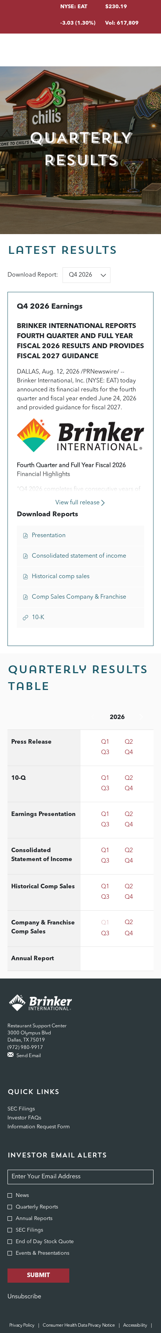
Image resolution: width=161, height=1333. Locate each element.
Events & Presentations (42, 1253)
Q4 (129, 753)
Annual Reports (34, 1218)
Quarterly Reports (37, 1207)
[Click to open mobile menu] (143, 50)
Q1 (105, 742)
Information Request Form (47, 1126)
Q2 (129, 742)
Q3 (105, 753)
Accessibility (135, 1326)
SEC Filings (30, 1109)
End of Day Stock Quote (45, 1241)
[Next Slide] (141, 717)
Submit (38, 1276)
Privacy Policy (21, 1326)
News (22, 1195)
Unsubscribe (24, 1297)
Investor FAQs (33, 1118)
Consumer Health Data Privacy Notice (79, 1326)
